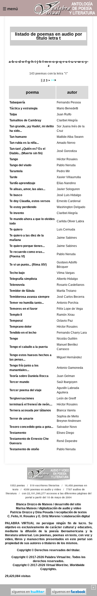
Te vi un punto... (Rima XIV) (28, 264)
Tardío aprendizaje (22, 183)
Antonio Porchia (67, 302)
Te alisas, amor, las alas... (27, 189)
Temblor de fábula (22, 291)
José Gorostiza (67, 151)
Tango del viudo (20, 165)
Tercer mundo (19, 382)
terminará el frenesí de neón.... (30, 404)
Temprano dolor (20, 326)
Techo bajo (17, 273)
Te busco (15, 195)
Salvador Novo (67, 427)
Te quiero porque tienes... (27, 246)
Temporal (16, 320)
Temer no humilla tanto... (26, 302)
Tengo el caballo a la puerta (28, 347)
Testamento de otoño (24, 449)
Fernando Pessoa (69, 102)
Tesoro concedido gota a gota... (31, 427)
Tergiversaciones (21, 398)
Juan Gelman (66, 376)
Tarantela (16, 171)
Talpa (13, 114)
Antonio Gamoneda (70, 368)
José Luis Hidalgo (69, 195)
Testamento (17, 433)
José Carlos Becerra (70, 296)
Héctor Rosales (67, 159)
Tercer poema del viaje (25, 390)
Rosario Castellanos (70, 285)
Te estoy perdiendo (22, 207)
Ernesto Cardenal (69, 201)
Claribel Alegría (67, 120)
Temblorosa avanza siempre (29, 296)
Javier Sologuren (68, 189)
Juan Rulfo (64, 114)
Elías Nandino (66, 183)
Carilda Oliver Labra (70, 221)
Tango (13, 159)
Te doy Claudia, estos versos (29, 201)
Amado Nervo (66, 143)
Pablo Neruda (66, 165)
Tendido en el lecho (22, 332)
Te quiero (15, 229)
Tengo (13, 338)
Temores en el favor (23, 308)
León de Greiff (66, 398)
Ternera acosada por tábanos (30, 410)
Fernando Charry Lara (72, 332)
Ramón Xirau (66, 314)
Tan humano (18, 137)
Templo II (15, 314)
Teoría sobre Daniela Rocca (28, 376)
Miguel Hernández (69, 357)
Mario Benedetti (67, 108)
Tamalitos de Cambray (25, 120)
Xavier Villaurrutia (69, 177)
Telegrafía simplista (23, 279)
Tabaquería (17, 102)
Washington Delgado (71, 207)
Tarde (13, 177)
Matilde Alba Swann (70, 137)
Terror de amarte (21, 418)
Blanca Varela (66, 410)
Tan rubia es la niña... (24, 143)
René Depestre (67, 441)
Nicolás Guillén (67, 338)
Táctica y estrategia (23, 108)
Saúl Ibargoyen (67, 382)
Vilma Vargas (66, 273)
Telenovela (17, 285)
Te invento (16, 213)
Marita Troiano (66, 291)
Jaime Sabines (67, 237)
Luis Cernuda (66, 229)
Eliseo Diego (65, 433)
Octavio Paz (65, 320)
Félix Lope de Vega (70, 308)
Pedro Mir (63, 171)
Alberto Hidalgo (67, 279)
